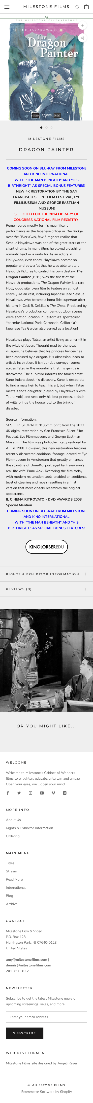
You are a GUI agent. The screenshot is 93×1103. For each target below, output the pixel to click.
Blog (9, 895)
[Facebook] (7, 792)
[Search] (77, 7)
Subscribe (24, 1033)
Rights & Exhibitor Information (42, 574)
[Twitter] (19, 792)
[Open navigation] (6, 7)
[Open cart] (86, 6)
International (16, 887)
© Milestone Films (46, 1085)
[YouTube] (42, 792)
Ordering (13, 836)
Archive (11, 904)
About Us (13, 819)
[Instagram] (30, 792)
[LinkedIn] (64, 792)
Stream (11, 871)
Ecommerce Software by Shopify (46, 1091)
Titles (10, 863)
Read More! (14, 879)
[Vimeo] (53, 792)
